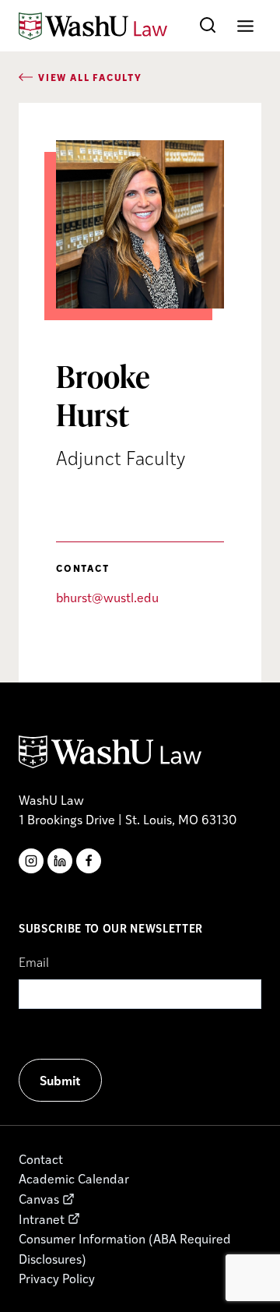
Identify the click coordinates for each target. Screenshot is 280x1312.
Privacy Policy (57, 1278)
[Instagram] (31, 860)
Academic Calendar (74, 1178)
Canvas (39, 1198)
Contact (41, 1159)
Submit (60, 1080)
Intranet (42, 1219)
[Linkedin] (59, 860)
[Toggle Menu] (245, 26)
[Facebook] (88, 860)
